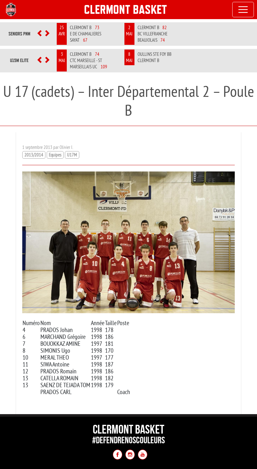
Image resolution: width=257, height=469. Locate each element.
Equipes (55, 155)
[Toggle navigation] (243, 10)
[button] (40, 34)
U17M (72, 155)
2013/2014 (33, 155)
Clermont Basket (125, 9)
